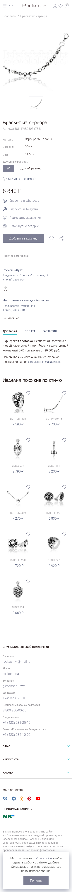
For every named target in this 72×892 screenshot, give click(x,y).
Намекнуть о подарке (24, 226)
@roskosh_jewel (14, 686)
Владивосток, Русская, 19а (19, 305)
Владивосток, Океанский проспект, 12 (25, 275)
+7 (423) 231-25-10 (14, 309)
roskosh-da (11, 674)
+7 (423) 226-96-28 (14, 279)
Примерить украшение (25, 217)
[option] (36, 57)
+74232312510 (14, 698)
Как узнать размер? (21, 179)
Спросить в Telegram (23, 209)
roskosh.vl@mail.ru (16, 661)
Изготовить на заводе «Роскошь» (26, 300)
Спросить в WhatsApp (24, 200)
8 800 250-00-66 (14, 710)
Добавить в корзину (23, 238)
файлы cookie (42, 858)
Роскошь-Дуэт (13, 270)
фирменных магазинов (44, 362)
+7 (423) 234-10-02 (16, 734)
